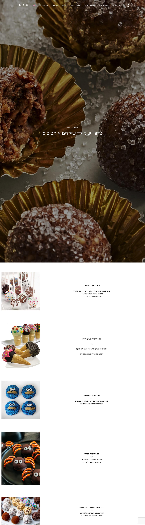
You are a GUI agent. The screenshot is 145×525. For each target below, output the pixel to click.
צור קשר (55, 5)
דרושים (64, 5)
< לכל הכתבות (72, 128)
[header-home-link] (127, 5)
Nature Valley (89, 8)
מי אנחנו (117, 5)
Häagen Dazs (89, 13)
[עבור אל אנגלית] (34, 5)
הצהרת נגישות (43, 5)
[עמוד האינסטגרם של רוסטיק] (27, 5)
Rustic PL (90, 16)
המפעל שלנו (114, 13)
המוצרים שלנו (103, 5)
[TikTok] (17, 5)
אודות (116, 8)
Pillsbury (90, 11)
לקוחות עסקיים (76, 5)
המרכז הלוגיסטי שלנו (111, 16)
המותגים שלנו (91, 5)
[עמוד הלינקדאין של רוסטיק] (20, 5)
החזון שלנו (114, 11)
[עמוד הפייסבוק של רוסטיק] (23, 5)
